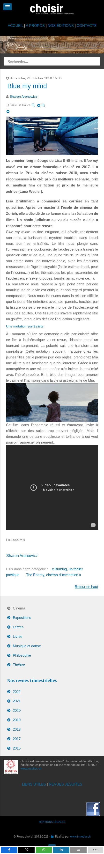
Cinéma (19, 608)
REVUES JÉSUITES (65, 784)
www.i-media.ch (80, 836)
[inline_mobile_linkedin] (61, 850)
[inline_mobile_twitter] (26, 850)
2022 (17, 692)
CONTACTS (87, 25)
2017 (17, 739)
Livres (17, 636)
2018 (17, 729)
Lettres (18, 627)
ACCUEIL (16, 25)
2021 (17, 701)
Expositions (22, 618)
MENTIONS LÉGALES (52, 821)
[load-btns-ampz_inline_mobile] (95, 850)
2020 (17, 710)
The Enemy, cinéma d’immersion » (53, 575)
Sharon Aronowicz (23, 96)
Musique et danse (27, 646)
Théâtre (19, 665)
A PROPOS (35, 25)
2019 (17, 720)
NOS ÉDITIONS (61, 25)
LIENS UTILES (34, 784)
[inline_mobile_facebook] (9, 850)
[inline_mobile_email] (78, 850)
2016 (17, 748)
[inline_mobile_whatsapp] (44, 850)
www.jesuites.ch (31, 768)
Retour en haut (86, 587)
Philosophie (22, 655)
